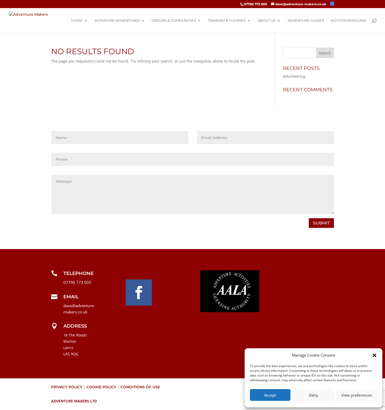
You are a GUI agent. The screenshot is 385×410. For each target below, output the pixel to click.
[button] (374, 355)
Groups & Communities (174, 21)
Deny (313, 395)
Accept (270, 395)
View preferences (356, 395)
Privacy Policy (66, 387)
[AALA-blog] (229, 310)
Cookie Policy (101, 387)
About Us (267, 21)
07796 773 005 (255, 4)
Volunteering (294, 76)
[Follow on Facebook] (139, 292)
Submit (321, 223)
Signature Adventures (117, 21)
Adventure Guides (306, 21)
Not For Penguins (348, 21)
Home (76, 21)
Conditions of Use (140, 387)
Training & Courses (227, 21)
